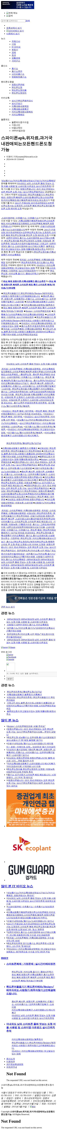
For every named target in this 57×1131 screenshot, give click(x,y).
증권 (14, 55)
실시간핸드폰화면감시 (22, 101)
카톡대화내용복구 (20, 109)
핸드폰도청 (17, 87)
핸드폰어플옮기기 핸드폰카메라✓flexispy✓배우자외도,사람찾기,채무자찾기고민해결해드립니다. (28, 320)
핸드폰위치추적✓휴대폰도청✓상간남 (23, 443)
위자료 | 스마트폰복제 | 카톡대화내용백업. (21, 369)
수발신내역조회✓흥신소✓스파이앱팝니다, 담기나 (30, 921)
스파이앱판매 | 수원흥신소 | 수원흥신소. (25, 377)
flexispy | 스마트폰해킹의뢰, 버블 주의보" (26, 726)
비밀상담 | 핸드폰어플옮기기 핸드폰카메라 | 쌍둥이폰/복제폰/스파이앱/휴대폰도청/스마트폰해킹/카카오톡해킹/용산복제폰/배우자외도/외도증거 (27, 197)
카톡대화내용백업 (20, 106)
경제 (14, 52)
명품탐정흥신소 (19, 77)
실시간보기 (17, 103)
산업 (14, 44)
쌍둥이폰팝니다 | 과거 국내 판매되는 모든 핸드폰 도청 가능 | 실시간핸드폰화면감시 (28, 547)
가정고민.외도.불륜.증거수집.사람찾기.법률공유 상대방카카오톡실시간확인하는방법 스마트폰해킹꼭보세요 (28, 332)
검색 (28, 21)
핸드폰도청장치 (19, 93)
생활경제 (16, 58)
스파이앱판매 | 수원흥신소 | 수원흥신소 (20, 218)
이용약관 (10, 1061)
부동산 (15, 50)
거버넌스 (16, 61)
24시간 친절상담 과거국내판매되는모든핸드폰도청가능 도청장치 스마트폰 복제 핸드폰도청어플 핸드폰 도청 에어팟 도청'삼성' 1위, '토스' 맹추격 (31, 927)
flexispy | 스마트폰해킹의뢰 (38, 311)
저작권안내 (11, 1067)
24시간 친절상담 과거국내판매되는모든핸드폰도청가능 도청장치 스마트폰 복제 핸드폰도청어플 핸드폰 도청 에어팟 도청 (28, 206)
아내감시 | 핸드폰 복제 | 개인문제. (18, 411)
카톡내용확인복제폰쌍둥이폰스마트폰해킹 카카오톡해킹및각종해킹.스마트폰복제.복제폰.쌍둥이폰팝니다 (28, 223)
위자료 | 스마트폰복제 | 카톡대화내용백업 (22, 329)
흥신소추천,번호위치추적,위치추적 (37, 326)
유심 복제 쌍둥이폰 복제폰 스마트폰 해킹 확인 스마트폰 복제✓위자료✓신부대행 (28, 284)
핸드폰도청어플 (19, 90)
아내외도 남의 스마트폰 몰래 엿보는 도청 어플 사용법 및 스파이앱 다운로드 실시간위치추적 (31, 1027)
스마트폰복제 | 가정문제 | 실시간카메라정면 (30, 963)
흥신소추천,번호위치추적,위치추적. (30, 403)
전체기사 (16, 41)
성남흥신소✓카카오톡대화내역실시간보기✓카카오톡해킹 (28, 181)
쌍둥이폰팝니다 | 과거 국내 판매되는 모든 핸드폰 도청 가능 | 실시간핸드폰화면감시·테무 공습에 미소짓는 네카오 (30, 783)
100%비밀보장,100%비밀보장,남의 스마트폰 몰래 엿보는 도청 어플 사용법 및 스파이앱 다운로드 (27, 562)
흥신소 (15, 68)
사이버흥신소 (18, 74)
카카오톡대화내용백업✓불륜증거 (38, 305)
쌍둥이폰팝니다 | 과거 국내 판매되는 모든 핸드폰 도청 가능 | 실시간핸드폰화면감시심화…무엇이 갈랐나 (31, 732)
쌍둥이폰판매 (18, 84)
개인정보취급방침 (14, 1064)
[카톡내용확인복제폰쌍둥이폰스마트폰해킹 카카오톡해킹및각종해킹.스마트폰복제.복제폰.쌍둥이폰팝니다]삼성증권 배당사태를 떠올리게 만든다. (30, 915)
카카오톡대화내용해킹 (22, 112)
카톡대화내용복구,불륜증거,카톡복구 (20, 448)
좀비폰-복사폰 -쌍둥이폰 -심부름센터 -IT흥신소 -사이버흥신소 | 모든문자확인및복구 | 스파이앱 (28, 299)
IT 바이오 (16, 47)
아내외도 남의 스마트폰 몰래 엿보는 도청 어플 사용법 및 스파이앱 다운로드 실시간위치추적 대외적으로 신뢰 (31, 901)
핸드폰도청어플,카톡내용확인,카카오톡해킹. (33, 389)
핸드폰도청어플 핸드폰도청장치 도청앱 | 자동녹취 (27, 241)
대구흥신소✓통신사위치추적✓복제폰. (25, 433)
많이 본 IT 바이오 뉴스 (17, 886)
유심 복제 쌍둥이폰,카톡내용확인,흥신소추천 (24, 281)
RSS (33, 1107)
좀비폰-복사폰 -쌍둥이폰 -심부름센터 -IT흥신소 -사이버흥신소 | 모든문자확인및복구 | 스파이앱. (28, 386)
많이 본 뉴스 (10, 720)
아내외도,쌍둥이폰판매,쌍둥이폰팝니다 (23, 477)
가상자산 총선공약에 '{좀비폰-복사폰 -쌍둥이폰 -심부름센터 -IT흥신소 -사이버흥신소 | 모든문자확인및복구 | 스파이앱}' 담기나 (30, 752)
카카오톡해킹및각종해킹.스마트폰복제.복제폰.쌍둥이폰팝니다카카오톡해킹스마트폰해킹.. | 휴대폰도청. (28, 372)
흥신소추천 (17, 71)
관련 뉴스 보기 (8, 607)
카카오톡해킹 (18, 114)
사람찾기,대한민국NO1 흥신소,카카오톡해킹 (28, 625)
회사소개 (10, 1059)
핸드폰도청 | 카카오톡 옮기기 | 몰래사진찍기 (32, 972)
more (4, 957)
